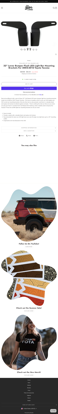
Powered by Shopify (29, 412)
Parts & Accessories (29, 393)
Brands (29, 388)
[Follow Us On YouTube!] (29, 214)
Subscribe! (29, 246)
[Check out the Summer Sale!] (29, 278)
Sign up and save (29, 405)
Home (28, 60)
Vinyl (29, 390)
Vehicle (29, 385)
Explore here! (29, 311)
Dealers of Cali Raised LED (29, 63)
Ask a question (29, 131)
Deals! (29, 400)
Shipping (24, 73)
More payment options (29, 92)
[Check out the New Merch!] (29, 342)
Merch (29, 398)
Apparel (29, 395)
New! (29, 382)
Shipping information (29, 128)
